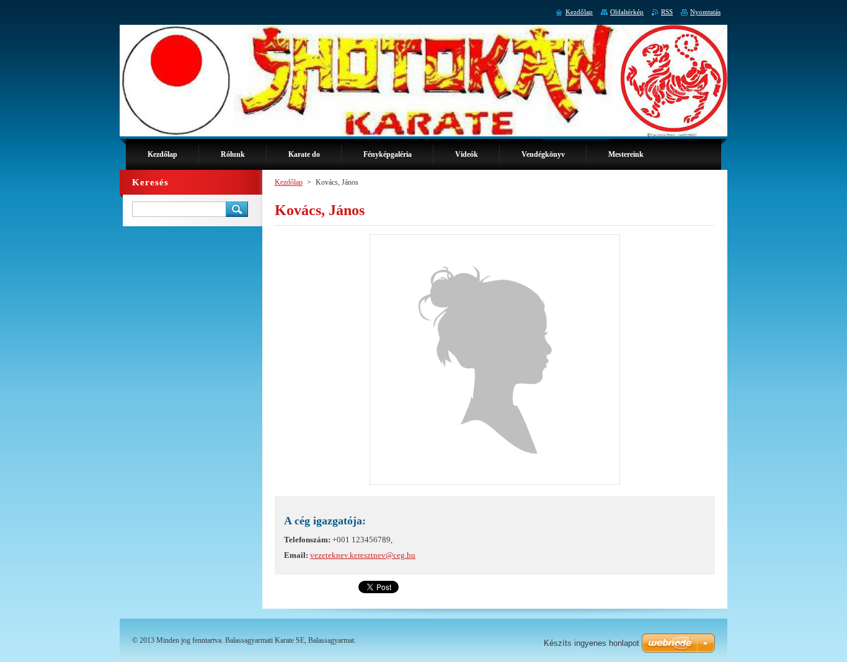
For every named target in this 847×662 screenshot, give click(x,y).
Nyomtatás (705, 11)
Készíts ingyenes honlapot (591, 643)
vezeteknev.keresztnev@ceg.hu (362, 555)
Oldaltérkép (627, 11)
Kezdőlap (289, 182)
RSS (667, 11)
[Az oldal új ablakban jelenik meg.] (495, 484)
